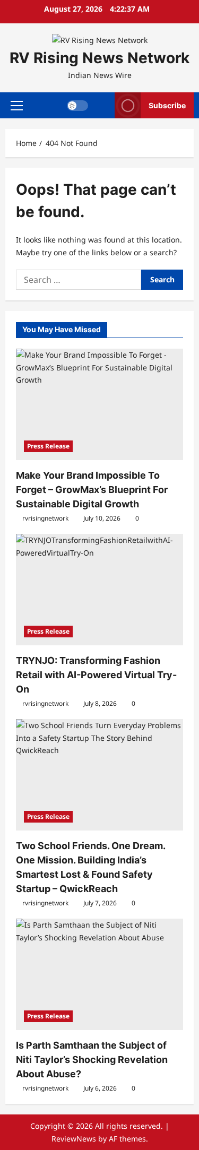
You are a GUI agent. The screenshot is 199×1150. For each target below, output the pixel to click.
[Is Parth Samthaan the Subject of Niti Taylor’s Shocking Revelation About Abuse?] (99, 974)
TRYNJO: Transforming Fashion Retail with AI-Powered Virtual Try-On (96, 675)
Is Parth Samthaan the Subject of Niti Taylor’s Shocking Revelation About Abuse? (92, 1059)
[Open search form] (102, 105)
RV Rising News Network (99, 58)
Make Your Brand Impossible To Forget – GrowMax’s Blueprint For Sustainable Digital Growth (92, 489)
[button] (16, 105)
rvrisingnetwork (45, 518)
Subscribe (167, 104)
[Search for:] (78, 280)
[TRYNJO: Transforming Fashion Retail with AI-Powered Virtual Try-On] (99, 589)
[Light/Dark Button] (77, 105)
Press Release (48, 446)
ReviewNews (73, 1139)
